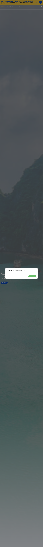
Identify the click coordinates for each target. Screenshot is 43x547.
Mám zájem (22, 278)
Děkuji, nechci (29, 278)
